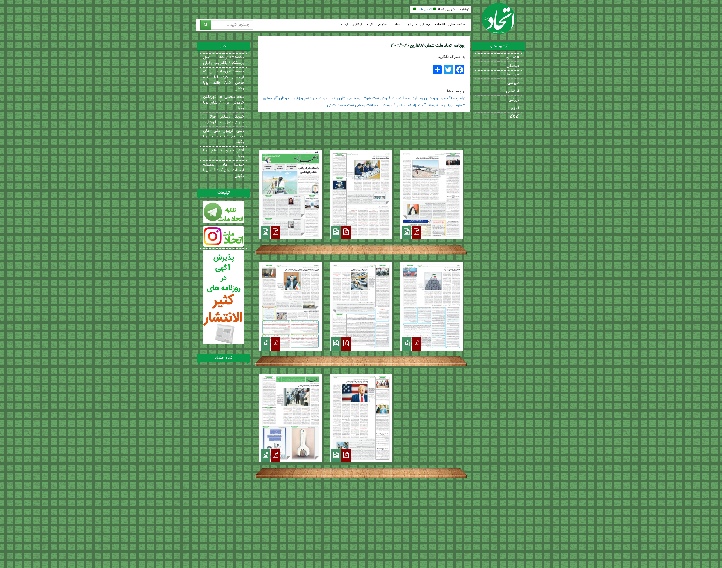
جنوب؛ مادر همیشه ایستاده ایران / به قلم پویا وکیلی (223, 170)
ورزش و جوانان (291, 98)
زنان (342, 98)
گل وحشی (388, 105)
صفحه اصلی (456, 24)
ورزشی (514, 100)
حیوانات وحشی (366, 105)
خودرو (441, 98)
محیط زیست (401, 98)
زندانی (333, 98)
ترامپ (460, 98)
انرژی (369, 24)
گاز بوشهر (270, 98)
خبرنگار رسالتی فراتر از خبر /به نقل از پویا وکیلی (223, 120)
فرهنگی (425, 24)
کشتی (331, 105)
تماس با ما (425, 9)
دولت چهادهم (315, 98)
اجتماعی (382, 24)
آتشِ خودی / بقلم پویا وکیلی (223, 153)
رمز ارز (418, 98)
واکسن (429, 98)
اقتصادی (439, 24)
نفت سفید (346, 105)
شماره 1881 (455, 105)
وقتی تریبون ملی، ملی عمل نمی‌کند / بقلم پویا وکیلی (223, 136)
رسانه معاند (436, 105)
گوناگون (357, 24)
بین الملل (410, 24)
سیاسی (395, 24)
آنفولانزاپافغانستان (411, 105)
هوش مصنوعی (359, 98)
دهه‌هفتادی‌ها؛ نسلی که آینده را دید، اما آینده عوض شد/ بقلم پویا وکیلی (223, 80)
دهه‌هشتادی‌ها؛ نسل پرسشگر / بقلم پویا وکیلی (223, 60)
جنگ (451, 98)
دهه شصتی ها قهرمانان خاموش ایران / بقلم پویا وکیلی (223, 102)
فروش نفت (381, 98)
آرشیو (344, 24)
